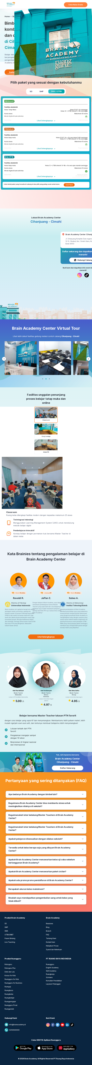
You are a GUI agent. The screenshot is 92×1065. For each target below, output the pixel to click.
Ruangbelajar (9, 998)
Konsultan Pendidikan (54, 981)
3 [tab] (49, 379)
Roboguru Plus (10, 968)
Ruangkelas (9, 994)
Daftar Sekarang (67, 768)
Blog (47, 927)
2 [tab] (46, 379)
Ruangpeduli (9, 1009)
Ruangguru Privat (11, 1005)
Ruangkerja (50, 974)
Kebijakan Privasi (52, 946)
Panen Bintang (10, 938)
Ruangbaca (9, 990)
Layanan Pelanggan (53, 984)
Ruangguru (50, 964)
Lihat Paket (69, 185)
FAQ (47, 935)
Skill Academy (51, 971)
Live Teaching (10, 942)
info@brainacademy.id (17, 1025)
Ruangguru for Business (13, 983)
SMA (6, 931)
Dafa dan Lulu (10, 972)
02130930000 (14, 1030)
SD (6, 923)
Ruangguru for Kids (12, 979)
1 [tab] (43, 379)
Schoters (49, 977)
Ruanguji (8, 987)
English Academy (52, 968)
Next (88, 359)
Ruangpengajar (10, 1001)
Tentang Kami (51, 938)
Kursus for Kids (10, 975)
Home (7, 16)
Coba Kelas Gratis (75, 5)
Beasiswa (49, 923)
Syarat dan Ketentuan (54, 949)
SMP (6, 927)
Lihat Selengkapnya (45, 121)
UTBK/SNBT (9, 935)
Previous (4, 359)
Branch (48, 931)
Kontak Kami (50, 942)
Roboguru (8, 964)
